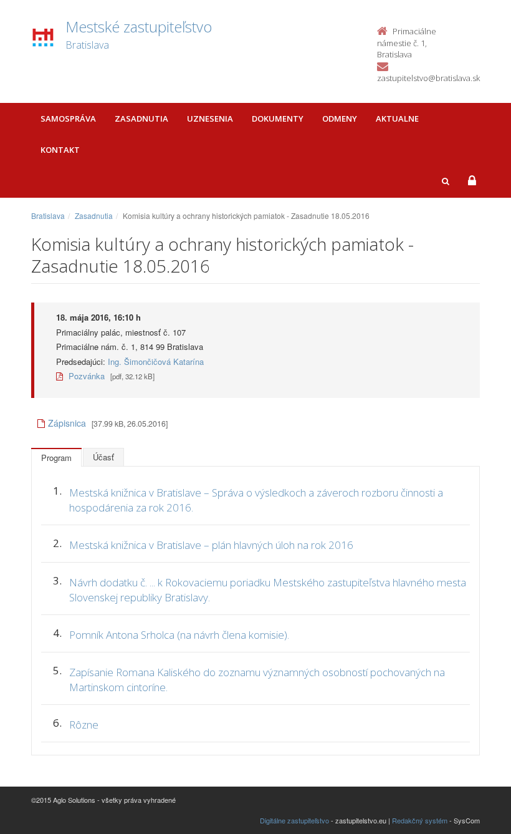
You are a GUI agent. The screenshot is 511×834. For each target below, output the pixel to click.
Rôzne (83, 724)
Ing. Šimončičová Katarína (156, 361)
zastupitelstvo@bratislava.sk (428, 78)
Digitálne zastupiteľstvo (294, 820)
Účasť (103, 457)
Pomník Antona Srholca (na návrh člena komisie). (179, 635)
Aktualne (397, 118)
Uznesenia (210, 118)
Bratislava (48, 215)
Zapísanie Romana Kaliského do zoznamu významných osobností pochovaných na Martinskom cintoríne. (257, 679)
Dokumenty (277, 118)
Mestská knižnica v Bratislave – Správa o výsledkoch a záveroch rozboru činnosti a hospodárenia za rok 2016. (256, 500)
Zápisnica (68, 423)
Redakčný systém (419, 820)
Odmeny (339, 118)
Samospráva (68, 118)
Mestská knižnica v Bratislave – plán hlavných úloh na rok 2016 (211, 545)
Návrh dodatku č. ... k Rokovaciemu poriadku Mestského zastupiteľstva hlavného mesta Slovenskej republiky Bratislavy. (267, 589)
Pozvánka (85, 376)
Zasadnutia (141, 118)
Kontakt (60, 149)
